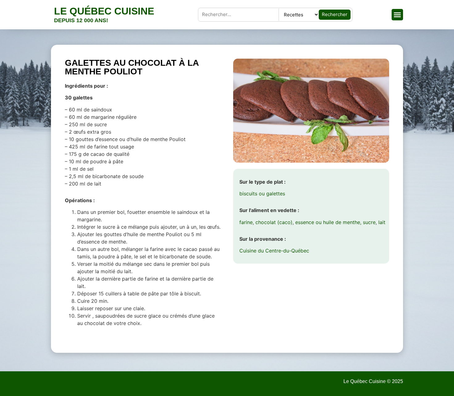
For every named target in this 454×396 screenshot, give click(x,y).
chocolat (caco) (273, 222)
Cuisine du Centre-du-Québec (274, 251)
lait (381, 222)
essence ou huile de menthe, (328, 222)
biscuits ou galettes (262, 193)
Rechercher (334, 14)
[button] (397, 15)
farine (246, 222)
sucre (369, 222)
